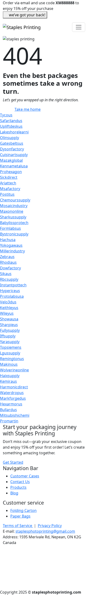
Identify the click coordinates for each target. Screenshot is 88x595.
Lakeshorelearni (14, 132)
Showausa (9, 319)
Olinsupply (9, 137)
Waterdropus (12, 392)
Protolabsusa (12, 296)
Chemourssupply (15, 200)
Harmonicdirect (14, 387)
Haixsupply (9, 375)
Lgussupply (10, 353)
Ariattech (8, 183)
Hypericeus (10, 290)
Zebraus (7, 256)
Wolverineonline (14, 370)
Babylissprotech (14, 222)
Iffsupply (7, 336)
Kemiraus (8, 381)
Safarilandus (11, 120)
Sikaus (5, 273)
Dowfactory (10, 268)
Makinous (9, 364)
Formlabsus (10, 228)
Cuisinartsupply (14, 154)
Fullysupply (10, 330)
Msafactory (10, 188)
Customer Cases (24, 476)
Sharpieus (9, 324)
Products (18, 487)
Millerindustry (12, 251)
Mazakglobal (11, 160)
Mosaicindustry (13, 205)
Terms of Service (18, 525)
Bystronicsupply (14, 234)
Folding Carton (23, 510)
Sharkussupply (13, 217)
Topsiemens (10, 347)
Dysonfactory (12, 149)
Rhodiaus (8, 262)
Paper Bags (20, 516)
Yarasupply (9, 341)
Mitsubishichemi (14, 415)
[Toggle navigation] (78, 27)
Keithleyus (9, 307)
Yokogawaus (11, 245)
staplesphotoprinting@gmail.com (45, 531)
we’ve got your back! (27, 14)
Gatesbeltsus (11, 143)
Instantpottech (13, 285)
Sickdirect (8, 177)
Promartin (9, 421)
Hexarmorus (11, 404)
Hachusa (7, 239)
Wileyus (7, 313)
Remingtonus (12, 358)
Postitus (7, 194)
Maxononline (11, 211)
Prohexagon (11, 171)
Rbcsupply (9, 279)
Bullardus (8, 409)
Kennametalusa (14, 166)
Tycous (6, 115)
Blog (14, 493)
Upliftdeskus (11, 126)
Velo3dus (8, 302)
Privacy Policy (50, 525)
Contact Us (20, 481)
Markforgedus (13, 398)
